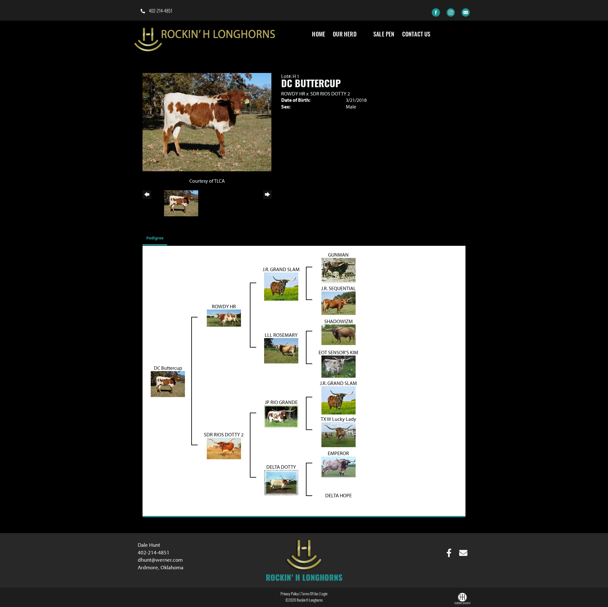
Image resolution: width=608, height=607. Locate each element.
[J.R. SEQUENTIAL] (338, 302)
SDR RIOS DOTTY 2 (330, 93)
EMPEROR (338, 453)
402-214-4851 (160, 11)
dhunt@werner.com (160, 559)
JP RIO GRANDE (281, 402)
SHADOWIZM (338, 321)
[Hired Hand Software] (462, 599)
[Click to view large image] (206, 121)
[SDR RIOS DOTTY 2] (224, 448)
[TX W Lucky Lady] (338, 434)
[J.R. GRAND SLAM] (281, 286)
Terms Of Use (309, 594)
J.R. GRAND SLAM (281, 269)
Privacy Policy (290, 594)
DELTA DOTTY (281, 467)
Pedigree (154, 238)
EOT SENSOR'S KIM (338, 352)
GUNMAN (338, 254)
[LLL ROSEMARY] (281, 350)
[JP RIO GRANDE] (281, 416)
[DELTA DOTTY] (281, 482)
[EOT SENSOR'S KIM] (338, 366)
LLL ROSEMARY (281, 335)
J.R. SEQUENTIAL (338, 288)
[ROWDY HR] (224, 317)
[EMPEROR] (338, 466)
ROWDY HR (293, 93)
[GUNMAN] (338, 270)
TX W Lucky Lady (338, 419)
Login (323, 594)
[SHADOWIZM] (338, 334)
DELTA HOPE (338, 495)
